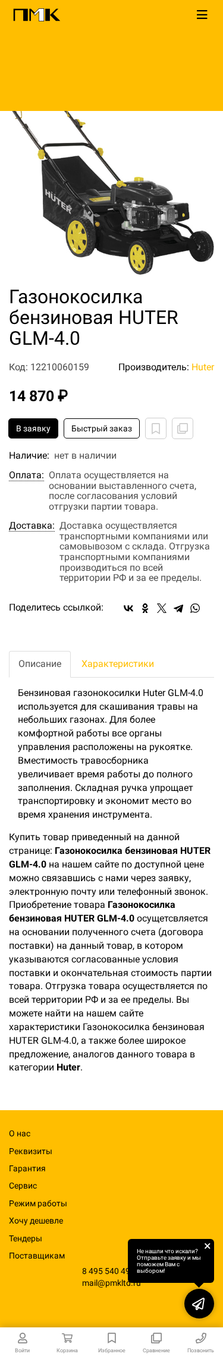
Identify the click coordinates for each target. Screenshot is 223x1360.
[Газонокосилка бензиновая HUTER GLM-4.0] (111, 178)
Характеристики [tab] (117, 663)
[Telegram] (178, 608)
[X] (162, 608)
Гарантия (27, 1168)
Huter (202, 367)
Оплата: (26, 475)
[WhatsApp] (195, 608)
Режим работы (38, 1203)
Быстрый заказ (101, 428)
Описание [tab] (39, 663)
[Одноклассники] (145, 608)
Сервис (23, 1185)
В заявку (33, 428)
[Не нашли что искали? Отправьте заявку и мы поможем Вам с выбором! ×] (199, 1303)
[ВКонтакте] (128, 608)
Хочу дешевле (36, 1220)
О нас (19, 1133)
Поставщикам (37, 1255)
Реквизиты (30, 1151)
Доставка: (32, 525)
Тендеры (25, 1238)
